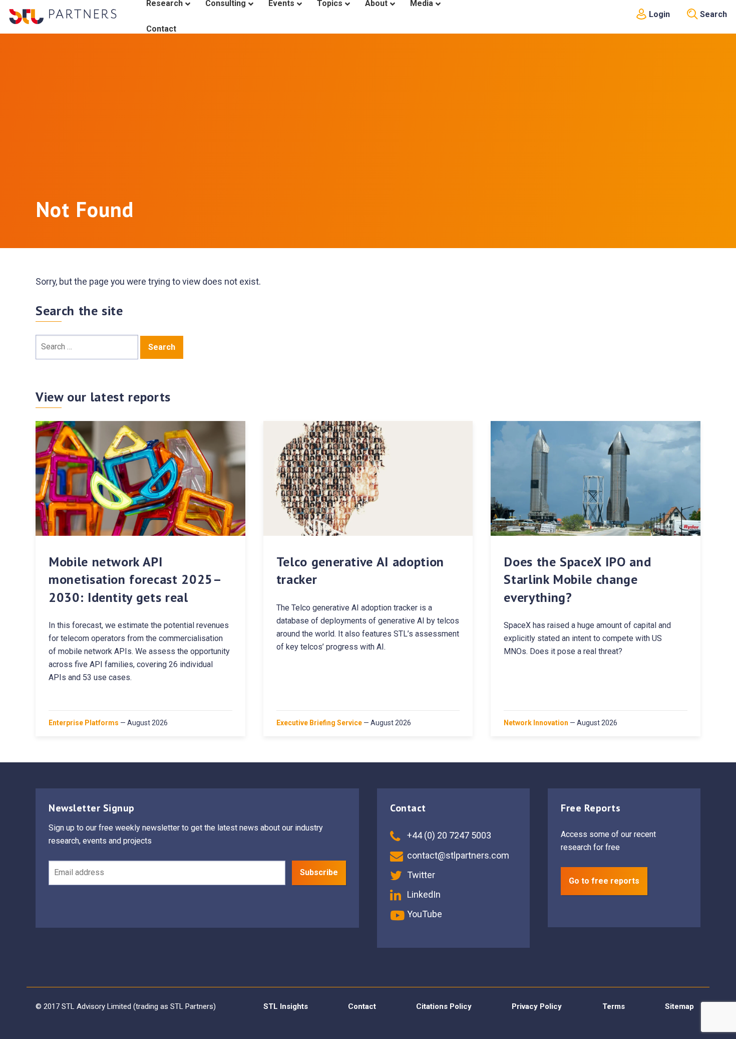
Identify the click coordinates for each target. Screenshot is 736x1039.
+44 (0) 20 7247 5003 (448, 835)
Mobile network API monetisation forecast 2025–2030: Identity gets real (135, 579)
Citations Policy (444, 1006)
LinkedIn (423, 894)
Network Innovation (536, 723)
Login (658, 14)
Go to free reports (604, 881)
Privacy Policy (537, 1006)
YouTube (423, 914)
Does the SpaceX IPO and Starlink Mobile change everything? (577, 579)
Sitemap (679, 1006)
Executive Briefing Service (319, 723)
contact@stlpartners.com (457, 855)
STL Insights (285, 1006)
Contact (362, 1006)
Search (712, 14)
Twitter (420, 875)
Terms (613, 1006)
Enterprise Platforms (84, 723)
